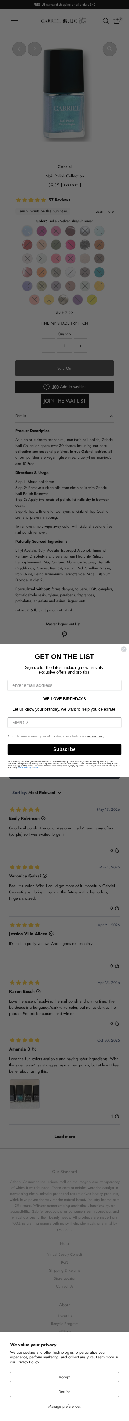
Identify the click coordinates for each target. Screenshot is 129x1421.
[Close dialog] (123, 649)
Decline (64, 1391)
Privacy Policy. (28, 1362)
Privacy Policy (95, 736)
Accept (64, 1377)
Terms (36, 767)
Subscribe (64, 749)
